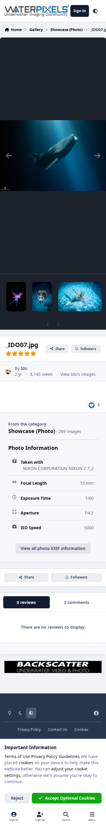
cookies (26, 762)
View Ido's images (78, 374)
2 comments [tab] (76, 602)
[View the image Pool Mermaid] (80, 296)
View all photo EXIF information (53, 548)
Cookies (81, 729)
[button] (95, 11)
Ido (24, 368)
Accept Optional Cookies (70, 798)
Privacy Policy (29, 729)
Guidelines (69, 756)
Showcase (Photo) (31, 430)
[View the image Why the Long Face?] (42, 296)
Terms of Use (17, 756)
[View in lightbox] (53, 155)
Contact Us (57, 729)
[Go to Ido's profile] (8, 371)
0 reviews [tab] (26, 602)
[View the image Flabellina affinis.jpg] (16, 296)
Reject (17, 798)
